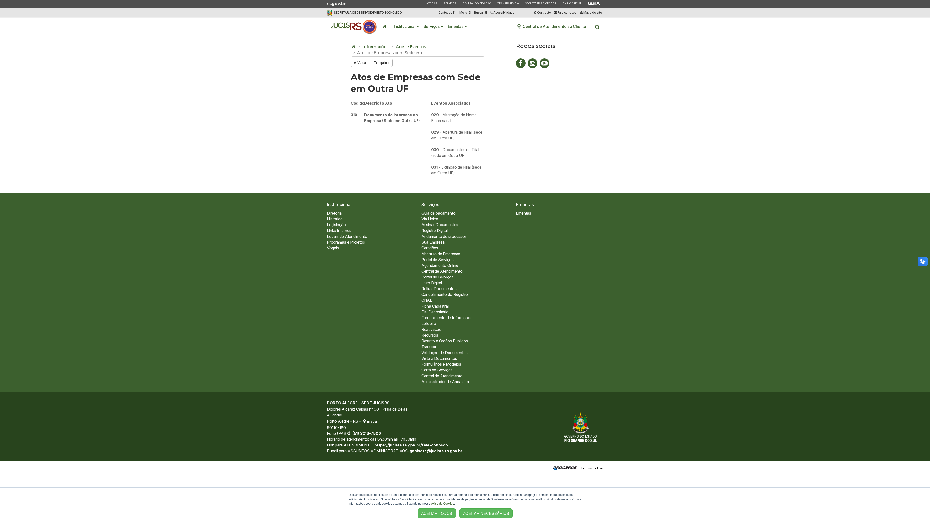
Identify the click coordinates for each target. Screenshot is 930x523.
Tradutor (428, 346)
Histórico (335, 218)
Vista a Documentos (439, 358)
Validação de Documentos (444, 352)
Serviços (449, 3)
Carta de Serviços (437, 370)
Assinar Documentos (439, 224)
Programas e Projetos (346, 242)
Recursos (429, 335)
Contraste (543, 12)
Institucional (405, 26)
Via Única (429, 218)
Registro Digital (434, 230)
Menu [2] (465, 12)
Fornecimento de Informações (447, 317)
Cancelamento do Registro (444, 294)
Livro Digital (431, 282)
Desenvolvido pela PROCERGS (565, 468)
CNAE (426, 300)
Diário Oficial (571, 3)
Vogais (333, 248)
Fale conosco (567, 12)
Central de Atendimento (442, 271)
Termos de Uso (592, 468)
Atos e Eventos (411, 47)
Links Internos (339, 230)
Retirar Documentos (439, 288)
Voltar (361, 63)
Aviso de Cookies (442, 503)
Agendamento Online (439, 265)
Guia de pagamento (438, 213)
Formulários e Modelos (441, 364)
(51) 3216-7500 (366, 433)
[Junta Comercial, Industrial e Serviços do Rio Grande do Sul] (354, 27)
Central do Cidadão (476, 3)
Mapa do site (592, 12)
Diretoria (334, 213)
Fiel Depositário (435, 311)
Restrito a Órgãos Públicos (444, 340)
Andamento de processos (444, 236)
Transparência (508, 3)
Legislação (336, 224)
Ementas (456, 26)
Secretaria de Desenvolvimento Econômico (368, 12)
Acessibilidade (503, 12)
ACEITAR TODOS (436, 513)
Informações (375, 47)
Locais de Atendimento (347, 236)
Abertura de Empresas (440, 253)
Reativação (431, 329)
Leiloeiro (428, 323)
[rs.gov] (336, 3)
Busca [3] (480, 12)
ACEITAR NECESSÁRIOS (486, 513)
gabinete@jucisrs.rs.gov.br (436, 450)
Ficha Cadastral (435, 306)
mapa (371, 421)
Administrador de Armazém (445, 381)
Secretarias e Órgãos (540, 3)
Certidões (429, 248)
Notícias (431, 3)
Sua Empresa (433, 242)
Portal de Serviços (437, 259)
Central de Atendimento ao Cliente (554, 26)
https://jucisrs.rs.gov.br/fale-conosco (411, 445)
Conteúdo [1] (447, 12)
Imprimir (383, 63)
